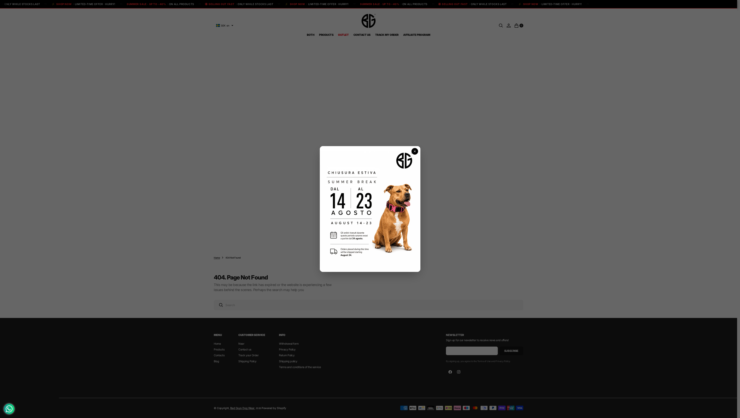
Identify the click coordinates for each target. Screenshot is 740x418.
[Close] (414, 151)
